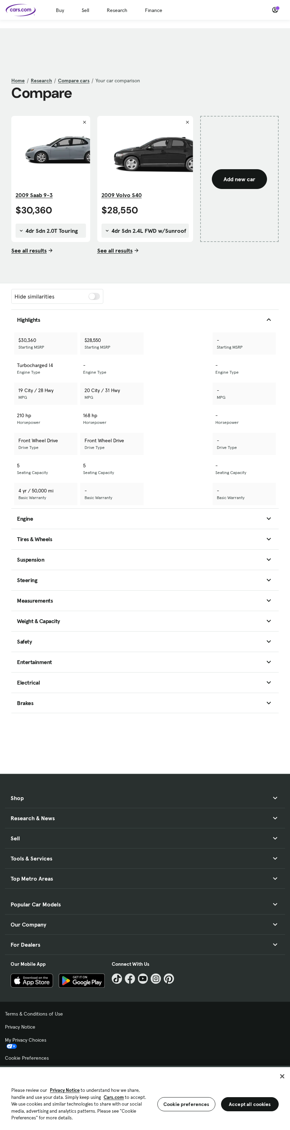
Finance (153, 10)
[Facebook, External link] (130, 979)
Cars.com (114, 1097)
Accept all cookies (250, 1104)
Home (18, 80)
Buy (60, 10)
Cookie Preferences (27, 1058)
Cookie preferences (186, 1104)
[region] (145, 1098)
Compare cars (73, 80)
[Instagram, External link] (156, 979)
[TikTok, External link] (117, 979)
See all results (29, 250)
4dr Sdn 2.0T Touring (51, 230)
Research (117, 10)
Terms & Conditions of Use (34, 1014)
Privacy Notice (20, 1027)
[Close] (282, 1076)
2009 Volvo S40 (122, 195)
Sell (85, 10)
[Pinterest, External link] (169, 979)
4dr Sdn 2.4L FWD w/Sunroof (148, 230)
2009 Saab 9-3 (34, 195)
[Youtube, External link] (143, 979)
